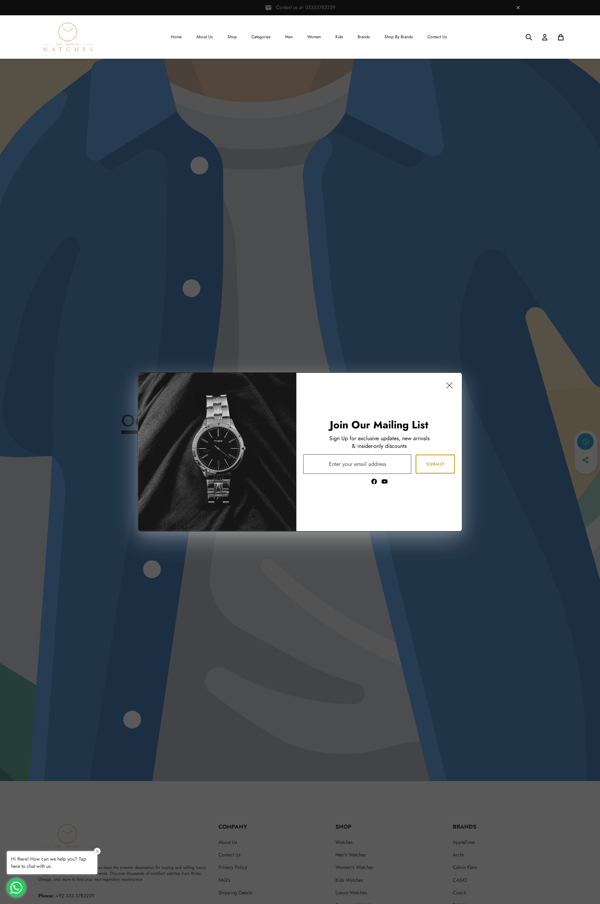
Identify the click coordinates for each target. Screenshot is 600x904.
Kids (339, 37)
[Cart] (560, 37)
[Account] (544, 37)
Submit (435, 464)
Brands (364, 37)
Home (176, 37)
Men (289, 37)
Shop (232, 37)
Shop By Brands (398, 37)
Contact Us (437, 37)
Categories (260, 37)
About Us (204, 37)
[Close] (449, 385)
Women (314, 37)
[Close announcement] (518, 7)
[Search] (528, 37)
